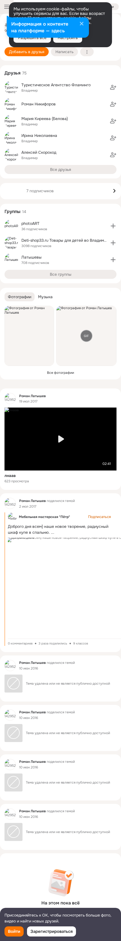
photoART (30, 223)
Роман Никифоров (38, 104)
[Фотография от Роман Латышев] (29, 336)
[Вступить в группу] (113, 226)
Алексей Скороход (38, 152)
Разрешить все (32, 37)
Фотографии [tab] (19, 296)
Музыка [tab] (45, 296)
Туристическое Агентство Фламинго (56, 84)
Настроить (68, 37)
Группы (13, 211)
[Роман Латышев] (10, 398)
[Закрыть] (81, 24)
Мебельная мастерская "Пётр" (44, 517)
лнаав (10, 475)
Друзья (13, 73)
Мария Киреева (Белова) (44, 118)
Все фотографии (60, 372)
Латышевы (31, 257)
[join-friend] (113, 87)
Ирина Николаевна (39, 135)
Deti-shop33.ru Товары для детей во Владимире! (66, 240)
